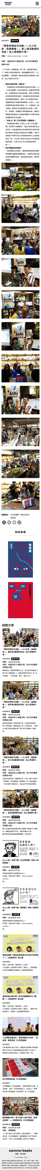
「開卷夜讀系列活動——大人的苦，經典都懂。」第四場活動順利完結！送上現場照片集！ (19, 704)
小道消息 (15, 867)
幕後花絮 (14, 40)
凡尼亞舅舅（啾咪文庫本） (20, 515)
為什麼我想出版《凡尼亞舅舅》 (15, 1079)
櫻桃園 (13, 518)
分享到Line (14, 522)
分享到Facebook (4, 522)
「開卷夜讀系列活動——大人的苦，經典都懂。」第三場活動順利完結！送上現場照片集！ (19, 760)
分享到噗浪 (19, 522)
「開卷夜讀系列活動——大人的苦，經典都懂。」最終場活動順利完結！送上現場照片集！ (19, 652)
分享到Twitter (9, 522)
